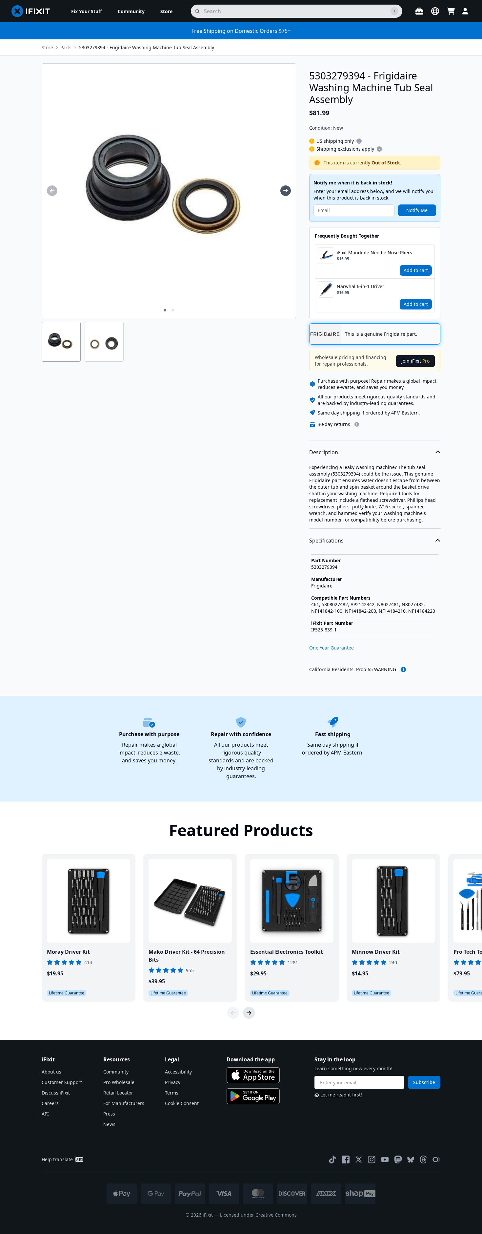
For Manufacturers (123, 1103)
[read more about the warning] (403, 669)
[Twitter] (359, 1159)
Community (116, 1072)
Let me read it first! (341, 1095)
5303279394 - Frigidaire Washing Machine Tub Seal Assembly (146, 47)
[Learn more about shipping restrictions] (359, 141)
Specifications (326, 540)
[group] (52, 191)
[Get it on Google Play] (253, 1096)
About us (51, 1072)
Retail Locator (118, 1093)
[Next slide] (249, 1013)
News (109, 1124)
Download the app (251, 1059)
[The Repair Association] (436, 1159)
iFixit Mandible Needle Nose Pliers (374, 252)
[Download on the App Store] (253, 1075)
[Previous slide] (233, 1013)
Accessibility (178, 1072)
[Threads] (423, 1159)
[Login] (465, 11)
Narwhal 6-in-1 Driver (360, 286)
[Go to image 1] (165, 310)
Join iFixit (415, 361)
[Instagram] (372, 1159)
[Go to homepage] (33, 11)
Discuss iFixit (56, 1093)
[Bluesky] (410, 1159)
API (45, 1114)
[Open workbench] (419, 11)
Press (109, 1114)
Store (47, 47)
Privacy (172, 1082)
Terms (171, 1093)
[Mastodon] (398, 1159)
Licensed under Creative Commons (258, 1215)
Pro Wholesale (118, 1082)
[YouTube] (385, 1159)
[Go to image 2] (173, 310)
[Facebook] (346, 1159)
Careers (50, 1103)
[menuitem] (86, 11)
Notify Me (417, 210)
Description (323, 452)
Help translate (57, 1159)
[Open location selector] (435, 11)
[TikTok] (332, 1159)
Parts (65, 47)
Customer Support (62, 1082)
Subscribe (424, 1082)
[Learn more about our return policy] (356, 424)
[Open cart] (450, 11)
